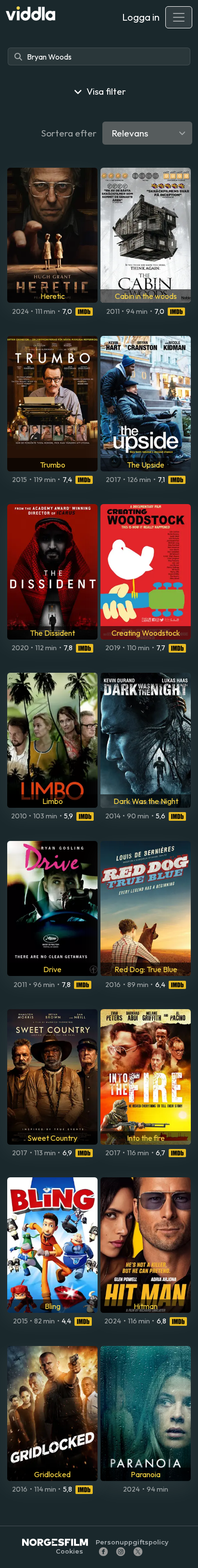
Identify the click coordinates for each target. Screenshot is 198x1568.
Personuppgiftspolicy (132, 1542)
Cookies (69, 1551)
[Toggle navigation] (178, 17)
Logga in (141, 17)
